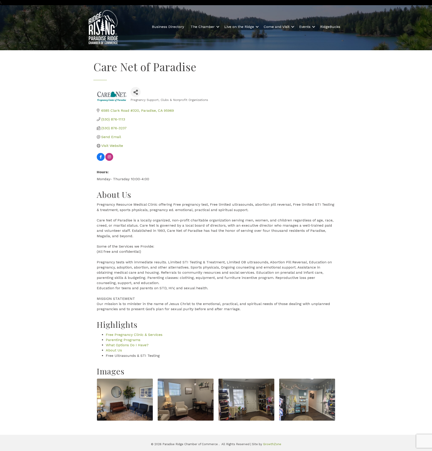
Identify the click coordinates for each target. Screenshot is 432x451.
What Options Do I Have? (127, 345)
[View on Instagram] (109, 159)
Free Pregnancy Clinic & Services (134, 335)
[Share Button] (135, 92)
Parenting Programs (123, 340)
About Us (114, 350)
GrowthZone (272, 444)
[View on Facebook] (101, 159)
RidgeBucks (330, 27)
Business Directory (168, 27)
